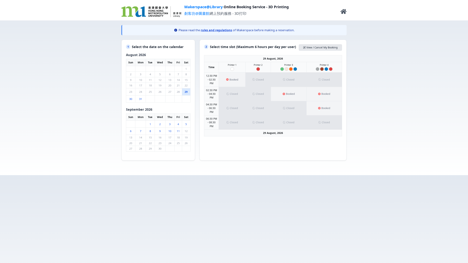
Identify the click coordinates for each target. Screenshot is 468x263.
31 (140, 99)
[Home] (343, 12)
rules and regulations (216, 30)
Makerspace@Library (203, 6)
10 (169, 131)
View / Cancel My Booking (322, 47)
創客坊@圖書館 (197, 13)
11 (178, 131)
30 (130, 99)
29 (186, 92)
